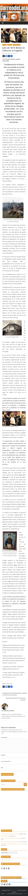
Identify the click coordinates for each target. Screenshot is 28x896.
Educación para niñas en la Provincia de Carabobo (15, 699)
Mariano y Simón (4, 836)
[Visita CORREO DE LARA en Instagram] (2, 868)
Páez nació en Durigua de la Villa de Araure (10, 841)
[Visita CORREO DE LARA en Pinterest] (9, 868)
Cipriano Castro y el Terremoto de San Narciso (11, 838)
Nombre (3, 755)
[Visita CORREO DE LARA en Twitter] (4, 868)
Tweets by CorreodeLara (6, 859)
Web (2, 767)
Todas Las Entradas (16, 44)
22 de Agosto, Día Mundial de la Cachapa (10, 834)
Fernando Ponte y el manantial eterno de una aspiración (13, 843)
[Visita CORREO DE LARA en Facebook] (6, 868)
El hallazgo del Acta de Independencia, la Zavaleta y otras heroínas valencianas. (15, 694)
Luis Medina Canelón (13, 53)
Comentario (4, 737)
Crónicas (4, 44)
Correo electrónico (6, 761)
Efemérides (10, 44)
